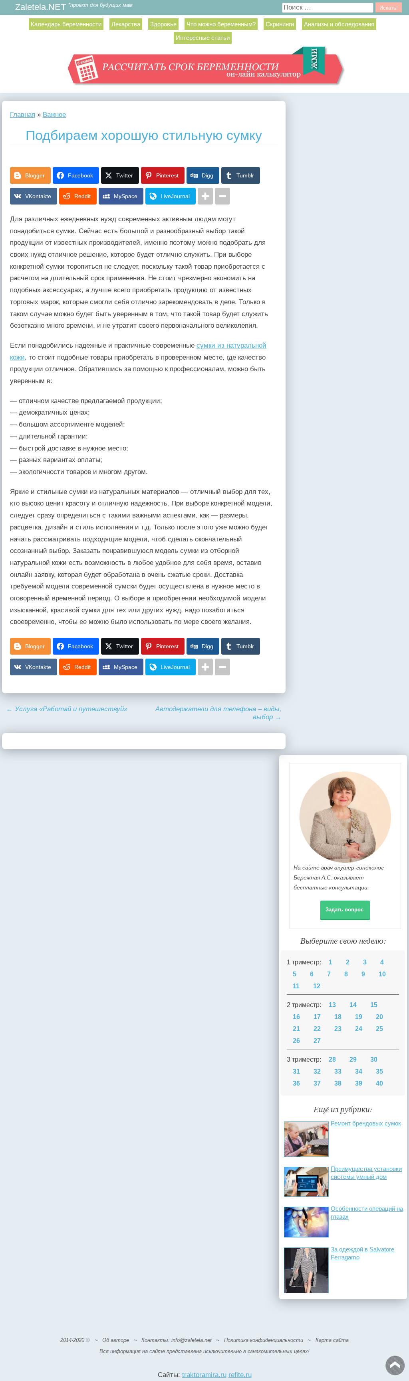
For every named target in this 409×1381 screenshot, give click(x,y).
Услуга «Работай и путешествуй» (66, 709)
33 (337, 1071)
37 (317, 1083)
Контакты (154, 1340)
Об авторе (115, 1340)
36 (296, 1083)
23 (337, 1028)
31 (296, 1071)
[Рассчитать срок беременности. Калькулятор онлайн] (205, 69)
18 (337, 1016)
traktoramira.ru (204, 1375)
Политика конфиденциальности (263, 1340)
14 (353, 1004)
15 (373, 1004)
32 (317, 1071)
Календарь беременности (66, 24)
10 (382, 974)
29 (353, 1059)
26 (296, 1040)
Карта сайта (332, 1340)
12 (316, 986)
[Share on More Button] (205, 196)
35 (379, 1071)
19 (358, 1016)
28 (332, 1059)
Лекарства (125, 24)
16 (296, 1016)
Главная (22, 114)
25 (379, 1028)
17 (317, 1016)
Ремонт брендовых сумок (366, 1123)
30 (373, 1059)
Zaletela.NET (40, 7)
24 (358, 1028)
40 (379, 1083)
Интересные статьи (203, 37)
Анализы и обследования (339, 24)
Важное (54, 114)
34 (358, 1071)
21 (296, 1028)
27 (317, 1040)
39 (358, 1083)
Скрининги (280, 24)
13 (332, 1004)
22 (317, 1028)
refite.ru (240, 1375)
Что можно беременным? (221, 24)
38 (337, 1083)
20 (379, 1016)
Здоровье (163, 24)
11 (296, 986)
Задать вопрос (344, 910)
